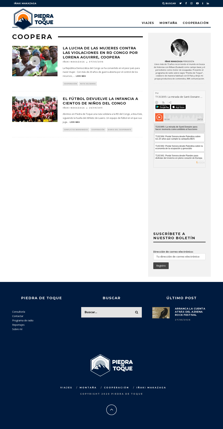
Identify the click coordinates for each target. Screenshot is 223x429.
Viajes (148, 23)
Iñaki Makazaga (25, 3)
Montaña (168, 23)
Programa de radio (22, 320)
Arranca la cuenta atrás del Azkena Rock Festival (190, 311)
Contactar (17, 316)
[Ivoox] (202, 3)
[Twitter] (180, 3)
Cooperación (196, 23)
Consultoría (18, 311)
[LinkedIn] (208, 3)
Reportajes (18, 324)
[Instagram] (191, 3)
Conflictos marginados (76, 129)
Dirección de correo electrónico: (173, 251)
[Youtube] (197, 3)
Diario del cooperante (119, 129)
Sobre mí (17, 329)
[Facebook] (186, 3)
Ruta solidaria (88, 84)
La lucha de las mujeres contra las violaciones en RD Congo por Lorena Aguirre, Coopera (100, 52)
